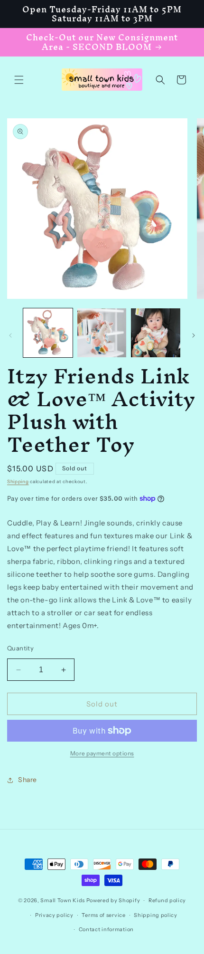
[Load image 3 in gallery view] (155, 333)
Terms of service (103, 915)
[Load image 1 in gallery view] (48, 333)
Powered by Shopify (113, 900)
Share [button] (27, 779)
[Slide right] (193, 335)
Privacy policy (54, 915)
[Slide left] (10, 335)
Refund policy (167, 900)
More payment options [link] (102, 753)
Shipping (18, 481)
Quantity (20, 648)
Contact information (106, 929)
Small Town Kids (62, 900)
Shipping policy (155, 915)
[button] (19, 79)
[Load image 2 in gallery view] (102, 333)
